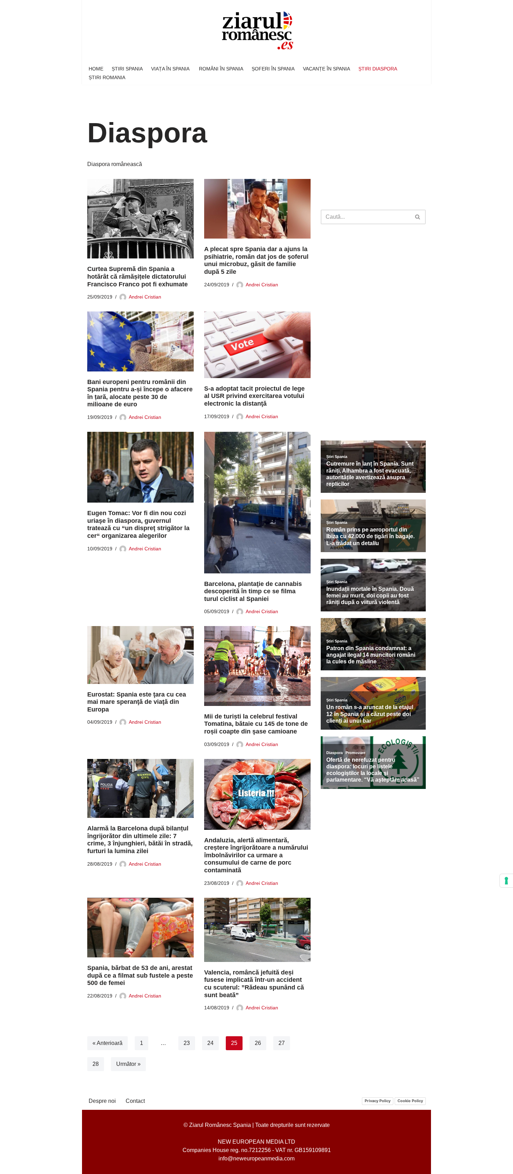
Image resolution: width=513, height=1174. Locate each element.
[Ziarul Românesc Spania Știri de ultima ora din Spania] (256, 30)
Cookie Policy (410, 1100)
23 (187, 1043)
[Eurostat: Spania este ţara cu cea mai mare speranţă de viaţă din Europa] (140, 655)
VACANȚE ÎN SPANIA (326, 69)
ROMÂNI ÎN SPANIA (221, 69)
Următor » (128, 1064)
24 (210, 1043)
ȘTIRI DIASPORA (377, 69)
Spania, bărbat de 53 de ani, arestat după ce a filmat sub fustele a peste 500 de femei (140, 975)
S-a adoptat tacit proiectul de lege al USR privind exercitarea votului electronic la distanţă (254, 396)
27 (281, 1043)
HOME (96, 69)
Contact (135, 1101)
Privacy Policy (378, 1100)
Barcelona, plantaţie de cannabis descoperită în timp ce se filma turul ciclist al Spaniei (253, 591)
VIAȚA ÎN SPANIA (171, 69)
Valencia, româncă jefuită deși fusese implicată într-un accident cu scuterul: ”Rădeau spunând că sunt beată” (254, 984)
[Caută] (418, 217)
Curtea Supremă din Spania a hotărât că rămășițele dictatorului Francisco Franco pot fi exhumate (137, 276)
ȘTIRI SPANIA (127, 69)
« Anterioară (107, 1043)
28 (95, 1064)
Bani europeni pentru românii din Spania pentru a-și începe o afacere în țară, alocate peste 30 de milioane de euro (140, 393)
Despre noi (102, 1101)
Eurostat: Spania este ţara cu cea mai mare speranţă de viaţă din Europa (136, 702)
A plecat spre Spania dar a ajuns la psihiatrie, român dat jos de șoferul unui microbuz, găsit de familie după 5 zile (256, 260)
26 (258, 1043)
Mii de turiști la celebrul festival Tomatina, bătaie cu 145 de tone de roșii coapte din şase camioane (256, 724)
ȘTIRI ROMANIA (107, 77)
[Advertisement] (373, 152)
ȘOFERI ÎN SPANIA (273, 69)
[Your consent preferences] (506, 880)
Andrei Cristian (145, 297)
